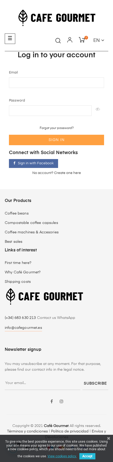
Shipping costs (18, 282)
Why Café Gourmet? (22, 272)
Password (17, 100)
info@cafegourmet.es (23, 328)
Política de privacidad (70, 431)
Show (98, 110)
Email (13, 72)
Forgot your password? (57, 128)
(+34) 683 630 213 (21, 318)
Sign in (57, 140)
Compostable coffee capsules (31, 223)
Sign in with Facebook (36, 163)
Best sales (13, 242)
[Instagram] (61, 402)
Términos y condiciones (27, 431)
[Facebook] (51, 402)
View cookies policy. (62, 456)
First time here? (18, 263)
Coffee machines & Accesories (32, 232)
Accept (87, 456)
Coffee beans (17, 213)
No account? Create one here (56, 173)
